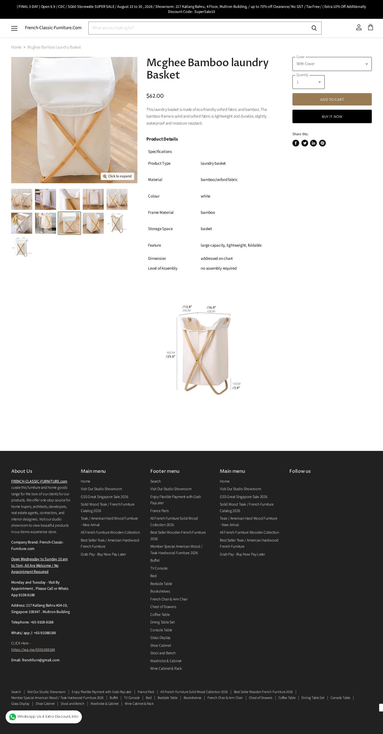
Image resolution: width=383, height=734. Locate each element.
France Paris (159, 511)
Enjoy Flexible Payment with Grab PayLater (101, 691)
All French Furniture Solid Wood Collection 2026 (193, 691)
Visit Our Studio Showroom (101, 489)
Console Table (161, 630)
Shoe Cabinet (160, 645)
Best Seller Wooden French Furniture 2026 (263, 691)
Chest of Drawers (163, 607)
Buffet (155, 560)
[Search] (314, 28)
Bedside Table (161, 584)
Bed (153, 576)
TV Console (159, 568)
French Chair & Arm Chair (169, 599)
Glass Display (160, 638)
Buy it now (332, 116)
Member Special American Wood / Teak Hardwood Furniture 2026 (57, 697)
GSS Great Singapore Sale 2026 (104, 497)
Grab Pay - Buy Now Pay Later (103, 554)
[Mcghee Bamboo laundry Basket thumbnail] (22, 199)
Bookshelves (160, 591)
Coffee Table (160, 615)
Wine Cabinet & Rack (166, 668)
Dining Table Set (162, 622)
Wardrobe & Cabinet (165, 661)
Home (16, 47)
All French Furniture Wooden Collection (110, 532)
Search (155, 481)
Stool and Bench (163, 653)
